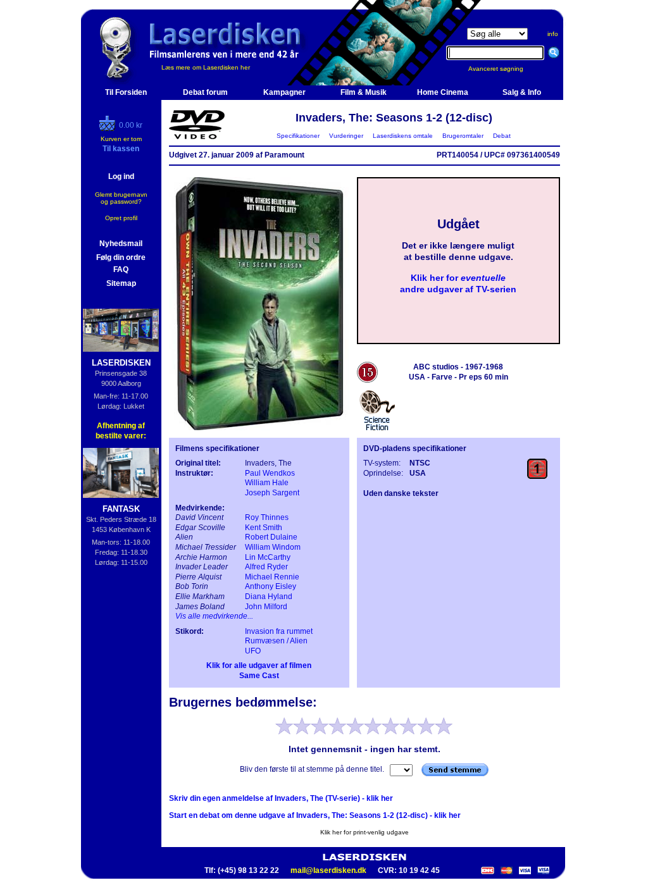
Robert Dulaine (271, 537)
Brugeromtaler (463, 135)
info (552, 33)
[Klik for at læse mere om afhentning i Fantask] (121, 473)
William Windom (273, 547)
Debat (501, 135)
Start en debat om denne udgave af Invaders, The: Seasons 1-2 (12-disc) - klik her (315, 815)
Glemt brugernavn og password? (121, 198)
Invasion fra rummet (279, 631)
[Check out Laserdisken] (108, 128)
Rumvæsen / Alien (276, 640)
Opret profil (121, 217)
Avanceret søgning (503, 68)
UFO (253, 651)
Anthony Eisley (270, 586)
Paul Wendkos (270, 473)
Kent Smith (263, 527)
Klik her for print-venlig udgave (364, 832)
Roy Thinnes (267, 517)
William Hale (267, 482)
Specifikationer (298, 135)
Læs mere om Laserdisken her (205, 67)
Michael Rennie (272, 576)
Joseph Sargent (272, 492)
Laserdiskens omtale (403, 135)
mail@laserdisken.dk (328, 870)
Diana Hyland (268, 596)
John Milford (266, 606)
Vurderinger (346, 135)
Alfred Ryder (266, 566)
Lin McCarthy (267, 557)
